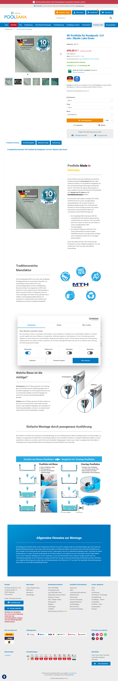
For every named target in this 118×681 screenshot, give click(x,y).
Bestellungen (30, 595)
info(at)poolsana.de (81, 135)
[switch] (48, 352)
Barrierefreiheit (74, 606)
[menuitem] (84, 16)
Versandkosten (72, 673)
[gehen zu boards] (97, 639)
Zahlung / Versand (53, 597)
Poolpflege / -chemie (98, 599)
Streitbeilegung (74, 604)
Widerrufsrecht (74, 595)
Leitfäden (51, 609)
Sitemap (94, 609)
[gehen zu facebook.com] (93, 635)
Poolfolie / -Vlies (97, 604)
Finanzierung (56, 143)
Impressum (73, 588)
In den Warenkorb (85, 120)
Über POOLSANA (53, 588)
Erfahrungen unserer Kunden (56, 595)
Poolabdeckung (96, 597)
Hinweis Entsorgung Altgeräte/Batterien (76, 601)
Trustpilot (8, 655)
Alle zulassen (85, 360)
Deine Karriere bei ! (57, 611)
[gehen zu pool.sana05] (97, 635)
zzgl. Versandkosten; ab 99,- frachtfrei (89, 59)
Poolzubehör (95, 602)
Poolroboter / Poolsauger (99, 595)
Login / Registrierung (32, 588)
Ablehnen (32, 360)
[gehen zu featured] (101, 635)
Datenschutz (74, 597)
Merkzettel (29, 590)
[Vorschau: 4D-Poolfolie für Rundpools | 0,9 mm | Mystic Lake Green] (9, 82)
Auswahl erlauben (59, 360)
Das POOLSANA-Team (55, 592)
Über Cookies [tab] (86, 325)
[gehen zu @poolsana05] (93, 639)
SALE (93, 588)
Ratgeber (51, 604)
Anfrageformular (102, 135)
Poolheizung (95, 592)
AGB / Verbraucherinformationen (78, 591)
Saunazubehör (96, 606)
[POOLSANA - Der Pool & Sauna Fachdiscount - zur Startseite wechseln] (16, 15)
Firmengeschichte (53, 590)
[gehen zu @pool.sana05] (101, 639)
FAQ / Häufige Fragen (54, 599)
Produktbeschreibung (12, 143)
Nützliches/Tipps (43, 143)
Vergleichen (79, 125)
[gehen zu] (27, 74)
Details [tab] (59, 325)
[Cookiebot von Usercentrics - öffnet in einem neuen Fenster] (90, 319)
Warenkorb (29, 592)
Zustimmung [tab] (31, 325)
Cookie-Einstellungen (76, 609)
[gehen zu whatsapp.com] (105, 635)
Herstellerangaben (28, 143)
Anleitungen (51, 606)
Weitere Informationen (78, 72)
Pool (93, 590)
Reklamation (52, 602)
